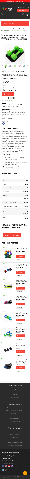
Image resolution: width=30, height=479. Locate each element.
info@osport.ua (11, 456)
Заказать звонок (23, 10)
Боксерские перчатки (15, 416)
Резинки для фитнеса (15, 418)
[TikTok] (6, 470)
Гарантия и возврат (15, 434)
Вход (21, 3)
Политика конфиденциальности (15, 442)
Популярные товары (15, 400)
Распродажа (15, 394)
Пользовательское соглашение (15, 445)
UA (17, 3)
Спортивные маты (15, 413)
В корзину (9, 94)
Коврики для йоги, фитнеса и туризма (15, 410)
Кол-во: (5, 98)
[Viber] (12, 466)
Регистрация (26, 3)
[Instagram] (6, 466)
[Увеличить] (15, 54)
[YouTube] (9, 466)
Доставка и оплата (15, 431)
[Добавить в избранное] (28, 43)
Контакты (15, 440)
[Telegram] (3, 470)
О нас (15, 389)
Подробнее (19, 259)
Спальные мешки (15, 424)
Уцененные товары (15, 397)
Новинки (15, 391)
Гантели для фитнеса (15, 421)
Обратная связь (15, 437)
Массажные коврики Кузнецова (15, 407)
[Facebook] (3, 466)
